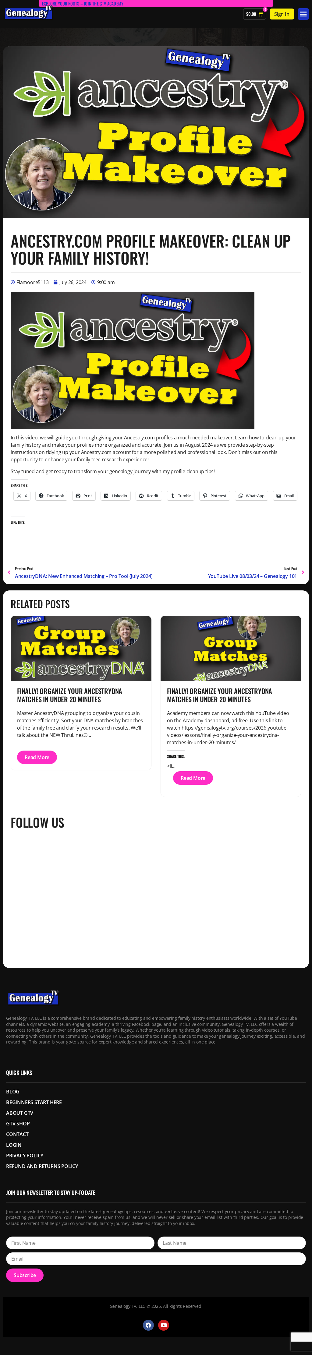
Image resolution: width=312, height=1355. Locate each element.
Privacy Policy (24, 1156)
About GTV (19, 1113)
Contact (17, 1134)
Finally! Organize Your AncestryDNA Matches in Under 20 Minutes (69, 695)
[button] (303, 14)
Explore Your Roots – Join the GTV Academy (82, 3)
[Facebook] (148, 1325)
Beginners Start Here (34, 1102)
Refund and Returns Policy (42, 1166)
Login (14, 1145)
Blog (13, 1092)
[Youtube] (163, 1325)
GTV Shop (18, 1124)
